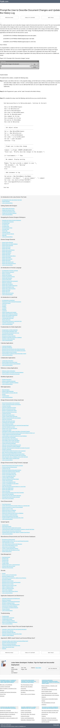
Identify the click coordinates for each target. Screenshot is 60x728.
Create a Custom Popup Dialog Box (9, 416)
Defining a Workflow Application (9, 381)
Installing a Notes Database (8, 635)
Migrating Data (5, 561)
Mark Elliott (38, 667)
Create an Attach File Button (8, 477)
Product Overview (6, 201)
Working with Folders (6, 257)
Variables (4, 306)
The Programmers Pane (7, 227)
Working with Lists (6, 291)
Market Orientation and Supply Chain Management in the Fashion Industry (50, 695)
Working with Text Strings (7, 284)
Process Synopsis (6, 609)
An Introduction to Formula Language (10, 270)
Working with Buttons (6, 253)
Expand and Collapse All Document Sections (11, 470)
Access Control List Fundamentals (9, 574)
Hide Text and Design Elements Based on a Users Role (14, 486)
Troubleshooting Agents (7, 619)
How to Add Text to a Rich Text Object (10, 439)
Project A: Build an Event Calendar (9, 352)
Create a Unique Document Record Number (11, 434)
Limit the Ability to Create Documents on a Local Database (14, 436)
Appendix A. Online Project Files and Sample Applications (14, 629)
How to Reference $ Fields (7, 424)
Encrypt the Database (6, 579)
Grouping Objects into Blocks (7, 714)
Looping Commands (5, 686)
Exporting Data (5, 560)
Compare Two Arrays (6, 413)
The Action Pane (5, 229)
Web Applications (5, 389)
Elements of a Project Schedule (8, 336)
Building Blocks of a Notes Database (10, 244)
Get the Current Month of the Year (9, 474)
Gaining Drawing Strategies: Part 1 (9, 712)
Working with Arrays (6, 319)
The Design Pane (6, 223)
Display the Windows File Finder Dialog (10, 479)
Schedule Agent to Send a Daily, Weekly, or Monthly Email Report (16, 532)
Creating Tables (5, 563)
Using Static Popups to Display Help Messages (12, 544)
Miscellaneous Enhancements (8, 539)
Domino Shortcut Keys (7, 551)
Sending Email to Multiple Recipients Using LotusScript (13, 450)
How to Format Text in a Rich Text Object (10, 441)
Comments (4, 310)
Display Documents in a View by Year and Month (12, 507)
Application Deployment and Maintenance (11, 598)
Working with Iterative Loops (8, 287)
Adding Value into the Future (8, 647)
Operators (4, 309)
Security (4, 394)
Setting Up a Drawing (5, 710)
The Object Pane (5, 226)
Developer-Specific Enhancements (9, 642)
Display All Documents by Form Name (10, 516)
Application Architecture (7, 347)
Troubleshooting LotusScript (8, 617)
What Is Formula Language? (8, 272)
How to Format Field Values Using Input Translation (13, 492)
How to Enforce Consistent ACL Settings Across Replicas (14, 577)
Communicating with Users (8, 318)
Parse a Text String (6, 491)
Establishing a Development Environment (11, 601)
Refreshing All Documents (7, 567)
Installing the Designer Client (8, 210)
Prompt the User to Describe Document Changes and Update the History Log (18, 432)
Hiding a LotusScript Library (8, 588)
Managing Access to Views (7, 580)
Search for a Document (7, 419)
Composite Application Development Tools (11, 645)
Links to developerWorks (7, 203)
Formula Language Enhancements (9, 467)
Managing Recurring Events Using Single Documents (13, 349)
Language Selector (6, 232)
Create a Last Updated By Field (8, 482)
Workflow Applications (6, 379)
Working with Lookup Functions (8, 288)
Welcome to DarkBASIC (6, 684)
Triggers (44, 716)
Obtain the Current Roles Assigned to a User (11, 445)
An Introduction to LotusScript (8, 300)
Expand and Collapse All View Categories (11, 471)
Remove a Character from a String (9, 410)
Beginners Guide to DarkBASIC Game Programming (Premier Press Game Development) (8, 681)
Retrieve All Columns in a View (8, 511)
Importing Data (5, 558)
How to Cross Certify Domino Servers (10, 591)
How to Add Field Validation (8, 494)
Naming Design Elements (7, 245)
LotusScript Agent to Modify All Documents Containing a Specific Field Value (18, 529)
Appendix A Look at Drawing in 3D (9, 718)
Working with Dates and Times (8, 421)
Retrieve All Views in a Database (9, 510)
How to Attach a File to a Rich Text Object (10, 440)
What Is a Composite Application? (9, 644)
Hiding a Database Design (7, 586)
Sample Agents (5, 524)
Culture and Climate (26, 710)
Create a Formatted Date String (8, 476)
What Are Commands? (7, 282)
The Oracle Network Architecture (50, 710)
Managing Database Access (8, 576)
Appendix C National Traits (28, 720)
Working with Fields (6, 248)
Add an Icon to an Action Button (8, 547)
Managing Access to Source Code (9, 585)
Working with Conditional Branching (9, 285)
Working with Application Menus (9, 255)
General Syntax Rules (6, 279)
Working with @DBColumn (7, 488)
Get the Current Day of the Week (9, 473)
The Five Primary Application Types (9, 331)
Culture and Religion (26, 712)
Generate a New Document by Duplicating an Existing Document (16, 447)
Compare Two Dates (6, 406)
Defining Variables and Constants (9, 312)
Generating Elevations (5, 716)
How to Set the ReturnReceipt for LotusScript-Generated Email (15, 425)
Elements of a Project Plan (7, 334)
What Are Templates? (6, 600)
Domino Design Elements (7, 242)
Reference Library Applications (8, 370)
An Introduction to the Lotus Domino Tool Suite (12, 200)
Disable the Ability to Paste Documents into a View (12, 517)
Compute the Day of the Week (8, 422)
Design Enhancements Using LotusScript (11, 403)
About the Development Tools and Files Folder (12, 633)
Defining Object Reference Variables (10, 313)
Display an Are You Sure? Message (9, 428)
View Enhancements (6, 504)
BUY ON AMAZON (53, 668)
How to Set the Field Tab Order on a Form (11, 550)
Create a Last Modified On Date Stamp (10, 483)
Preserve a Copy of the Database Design (10, 604)
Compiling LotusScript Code (8, 322)
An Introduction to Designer (8, 221)
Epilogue (2, 696)
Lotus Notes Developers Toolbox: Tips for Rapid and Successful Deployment (28, 681)
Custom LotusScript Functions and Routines (11, 404)
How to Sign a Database (7, 589)
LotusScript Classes (6, 303)
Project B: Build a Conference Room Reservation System (14, 353)
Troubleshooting (5, 395)
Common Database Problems (8, 620)
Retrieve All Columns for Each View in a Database (12, 513)
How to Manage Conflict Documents (9, 514)
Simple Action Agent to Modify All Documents (11, 527)
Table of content (30, 17)
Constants (4, 307)
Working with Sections (6, 251)
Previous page (9, 17)
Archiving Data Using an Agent (8, 566)
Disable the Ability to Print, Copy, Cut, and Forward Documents (15, 541)
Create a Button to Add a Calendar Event (10, 458)
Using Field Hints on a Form (8, 542)
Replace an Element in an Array (9, 409)
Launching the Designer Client (8, 211)
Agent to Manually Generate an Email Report (11, 530)
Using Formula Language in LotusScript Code (12, 321)
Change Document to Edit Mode (9, 443)
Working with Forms (6, 247)
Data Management (6, 557)
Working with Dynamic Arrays (8, 415)
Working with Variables (7, 275)
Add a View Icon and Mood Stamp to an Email (11, 452)
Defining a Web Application (8, 391)
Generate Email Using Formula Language (11, 497)
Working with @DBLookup (7, 489)
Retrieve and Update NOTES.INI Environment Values (13, 453)
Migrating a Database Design (8, 603)
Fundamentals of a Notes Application (10, 330)
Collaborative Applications (7, 360)
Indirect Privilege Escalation (49, 718)
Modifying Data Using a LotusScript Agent (11, 564)
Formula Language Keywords (8, 276)
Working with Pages (6, 260)
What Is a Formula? (6, 273)
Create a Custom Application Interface (10, 548)
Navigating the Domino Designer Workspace (11, 220)
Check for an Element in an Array (9, 407)
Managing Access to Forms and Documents (11, 582)
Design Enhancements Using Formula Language (12, 465)
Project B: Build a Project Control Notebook (11, 363)
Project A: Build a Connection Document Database (12, 372)
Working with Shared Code (8, 261)
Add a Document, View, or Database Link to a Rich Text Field (15, 456)
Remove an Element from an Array (9, 412)
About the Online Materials (7, 630)
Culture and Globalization (27, 718)
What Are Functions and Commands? (10, 281)
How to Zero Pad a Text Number (9, 437)
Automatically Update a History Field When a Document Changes (16, 431)
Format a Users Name (6, 430)
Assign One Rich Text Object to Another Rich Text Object (14, 455)
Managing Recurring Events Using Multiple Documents (13, 350)
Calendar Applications (6, 346)
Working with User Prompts (8, 293)
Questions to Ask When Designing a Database (12, 337)
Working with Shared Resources (9, 263)
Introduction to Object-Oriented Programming (11, 301)
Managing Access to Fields (7, 583)
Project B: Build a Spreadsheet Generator (11, 374)
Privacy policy (56, 725)
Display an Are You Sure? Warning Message (11, 495)
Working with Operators (7, 278)
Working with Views (6, 254)
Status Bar (4, 235)
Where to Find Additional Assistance (9, 622)
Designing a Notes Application (8, 338)
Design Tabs (4, 230)
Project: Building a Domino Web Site (10, 392)
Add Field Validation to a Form (8, 426)
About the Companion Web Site (8, 632)
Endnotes (4, 648)
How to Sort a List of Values (8, 498)
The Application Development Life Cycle (10, 332)
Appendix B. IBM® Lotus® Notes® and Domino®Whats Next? (15, 641)
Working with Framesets (7, 259)
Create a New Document (7, 480)
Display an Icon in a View (7, 508)
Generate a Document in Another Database (11, 446)
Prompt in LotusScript (6, 449)
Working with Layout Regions (8, 250)
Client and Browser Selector (8, 233)
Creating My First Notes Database (9, 213)
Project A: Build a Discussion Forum (9, 362)
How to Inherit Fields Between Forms (10, 545)
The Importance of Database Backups (10, 607)
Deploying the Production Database (9, 606)
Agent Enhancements (6, 526)
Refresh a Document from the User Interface (11, 417)
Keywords (4, 304)
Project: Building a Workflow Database (10, 382)
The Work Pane (5, 224)
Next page (51, 17)
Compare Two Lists (6, 468)
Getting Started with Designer (8, 208)
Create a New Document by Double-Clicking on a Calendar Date (16, 505)
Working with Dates (6, 290)
